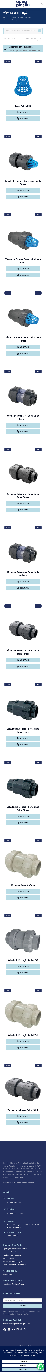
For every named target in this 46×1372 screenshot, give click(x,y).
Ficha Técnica (24, 118)
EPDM (38, 61)
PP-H (8, 840)
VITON (38, 840)
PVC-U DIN (8, 61)
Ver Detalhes (24, 112)
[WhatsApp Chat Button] (40, 1366)
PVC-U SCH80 (8, 1065)
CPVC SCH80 (8, 915)
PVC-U (8, 214)
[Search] (39, 30)
